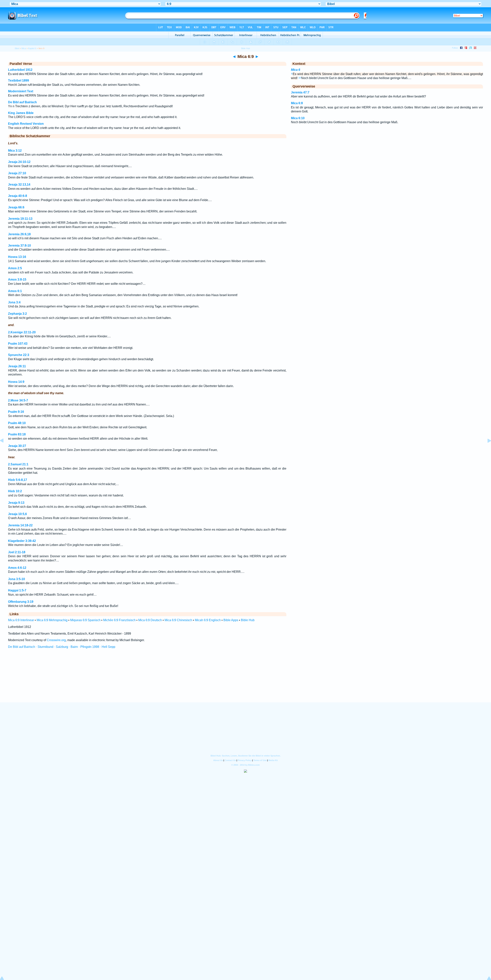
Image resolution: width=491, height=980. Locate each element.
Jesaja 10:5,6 (17, 514)
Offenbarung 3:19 (20, 601)
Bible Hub (248, 620)
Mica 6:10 (298, 118)
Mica (23, 48)
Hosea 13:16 (17, 256)
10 (299, 78)
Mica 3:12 (15, 150)
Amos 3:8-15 (17, 279)
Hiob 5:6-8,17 (17, 479)
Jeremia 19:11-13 (20, 218)
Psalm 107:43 (17, 343)
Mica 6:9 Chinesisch (178, 620)
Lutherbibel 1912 (20, 69)
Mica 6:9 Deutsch (150, 620)
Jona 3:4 (14, 302)
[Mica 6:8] (5, 449)
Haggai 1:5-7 (17, 590)
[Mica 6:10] (486, 449)
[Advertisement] (245, 679)
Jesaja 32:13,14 (19, 184)
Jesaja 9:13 (16, 502)
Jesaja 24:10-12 (19, 161)
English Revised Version (26, 123)
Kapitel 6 (32, 48)
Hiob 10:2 (15, 491)
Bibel (17, 48)
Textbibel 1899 (18, 80)
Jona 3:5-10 (16, 579)
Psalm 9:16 (16, 411)
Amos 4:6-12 (17, 567)
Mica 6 (295, 69)
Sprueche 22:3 (18, 355)
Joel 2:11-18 (16, 552)
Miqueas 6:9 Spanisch (85, 620)
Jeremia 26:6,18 (19, 234)
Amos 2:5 (15, 268)
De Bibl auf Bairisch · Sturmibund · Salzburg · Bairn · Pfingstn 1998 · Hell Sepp (61, 646)
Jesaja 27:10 (17, 173)
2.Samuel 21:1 (18, 464)
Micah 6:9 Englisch (208, 620)
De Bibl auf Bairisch (22, 102)
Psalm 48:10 (17, 423)
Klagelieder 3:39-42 (22, 540)
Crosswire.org (56, 640)
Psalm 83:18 (17, 434)
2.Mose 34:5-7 (18, 400)
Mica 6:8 (297, 103)
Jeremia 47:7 (300, 92)
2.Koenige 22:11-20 (22, 332)
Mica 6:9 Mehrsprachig (52, 620)
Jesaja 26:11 (17, 366)
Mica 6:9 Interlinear (21, 620)
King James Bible (21, 113)
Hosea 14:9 (16, 381)
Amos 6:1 (15, 291)
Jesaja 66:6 (16, 207)
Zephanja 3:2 (17, 313)
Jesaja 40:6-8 (17, 195)
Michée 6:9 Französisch (119, 620)
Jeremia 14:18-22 (20, 525)
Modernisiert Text (20, 91)
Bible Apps (230, 620)
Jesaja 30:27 (17, 445)
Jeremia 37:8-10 (19, 245)
